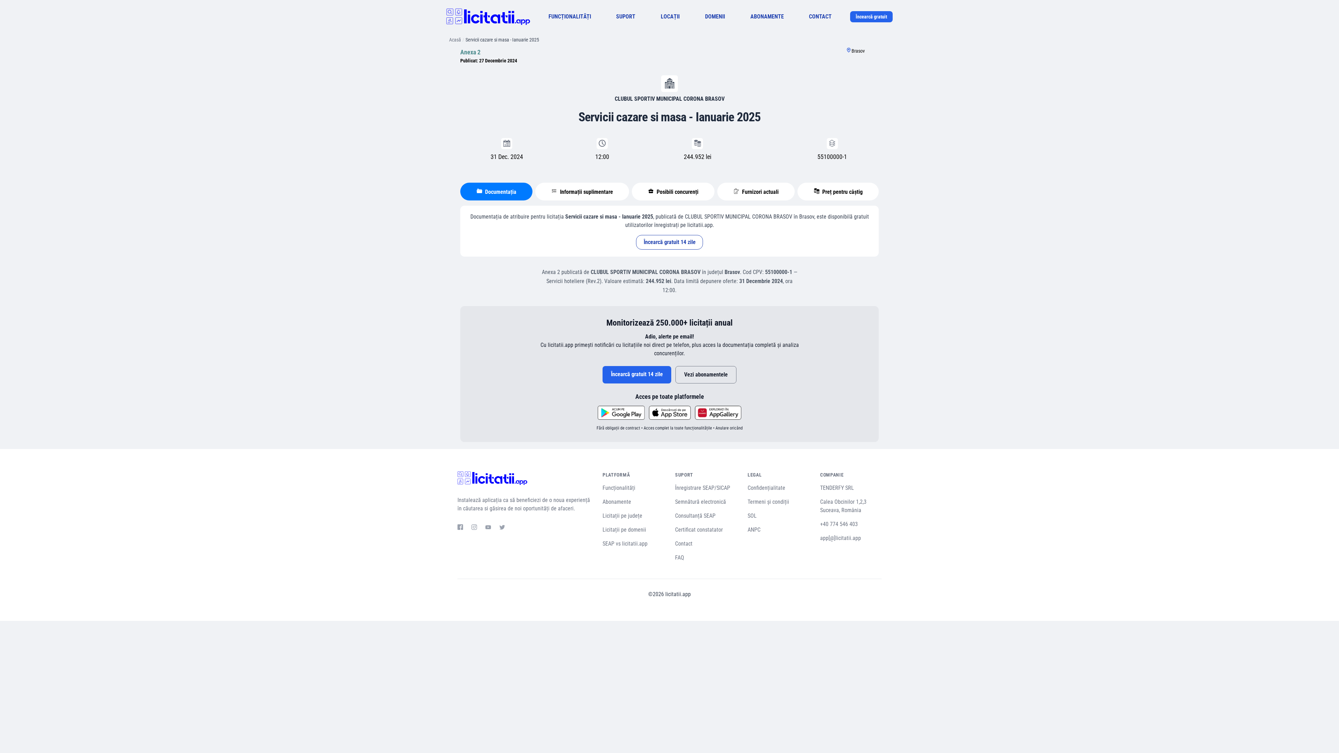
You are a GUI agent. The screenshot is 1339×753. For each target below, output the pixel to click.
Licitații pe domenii (624, 529)
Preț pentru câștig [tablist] (842, 192)
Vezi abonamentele (706, 374)
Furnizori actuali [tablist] (760, 192)
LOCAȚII (670, 16)
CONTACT (820, 16)
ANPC (754, 529)
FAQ (679, 557)
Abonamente (617, 502)
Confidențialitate (766, 488)
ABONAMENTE (767, 16)
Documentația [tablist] (500, 192)
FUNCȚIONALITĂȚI (570, 16)
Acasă (455, 40)
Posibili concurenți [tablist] (676, 192)
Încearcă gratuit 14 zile (670, 242)
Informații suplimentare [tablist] (586, 192)
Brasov (858, 51)
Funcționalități (619, 488)
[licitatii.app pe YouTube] (488, 528)
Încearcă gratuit (871, 17)
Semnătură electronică (700, 502)
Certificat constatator (699, 529)
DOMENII (715, 16)
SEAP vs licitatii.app (625, 543)
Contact (684, 543)
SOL (752, 515)
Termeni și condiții (768, 502)
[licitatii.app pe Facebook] (460, 528)
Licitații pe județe (622, 515)
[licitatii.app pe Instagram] (474, 528)
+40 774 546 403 (839, 524)
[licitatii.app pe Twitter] (502, 528)
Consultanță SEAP (695, 515)
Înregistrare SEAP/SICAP (702, 488)
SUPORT (625, 16)
